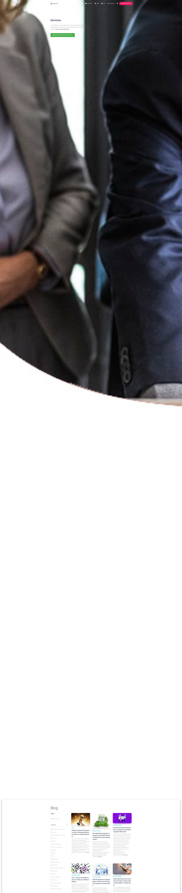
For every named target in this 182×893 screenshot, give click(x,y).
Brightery (55, 3)
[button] (59, 824)
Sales (54, 853)
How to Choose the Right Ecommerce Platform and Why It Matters (80, 879)
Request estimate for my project (63, 35)
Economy (55, 838)
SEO (54, 856)
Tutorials (55, 880)
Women (54, 832)
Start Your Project (126, 3)
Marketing (55, 859)
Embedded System (57, 889)
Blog (103, 3)
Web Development (57, 883)
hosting (54, 850)
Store (97, 3)
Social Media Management (59, 868)
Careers (54, 874)
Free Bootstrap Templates (58, 829)
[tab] (60, 824)
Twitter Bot (55, 865)
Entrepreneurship (57, 844)
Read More (99, 856)
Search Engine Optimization (59, 835)
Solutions (88, 3)
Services (79, 3)
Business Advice (56, 862)
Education (55, 871)
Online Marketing (57, 877)
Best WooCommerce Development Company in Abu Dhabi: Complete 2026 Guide (122, 829)
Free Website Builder (57, 847)
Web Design (55, 886)
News (54, 841)
